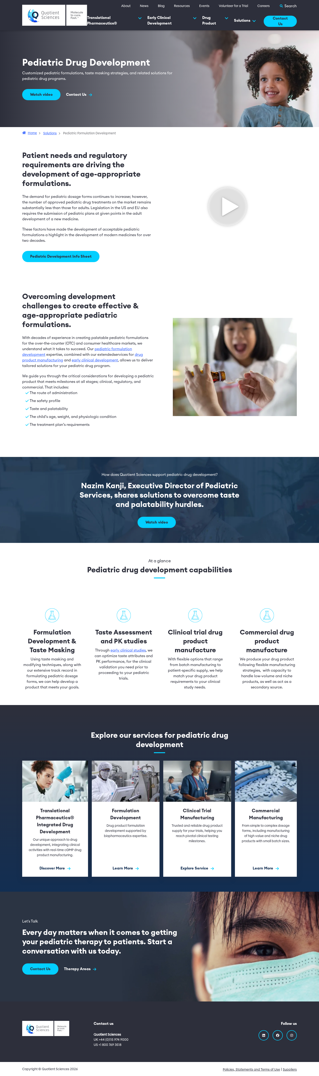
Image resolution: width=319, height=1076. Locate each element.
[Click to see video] (227, 206)
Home (32, 133)
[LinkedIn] (264, 1035)
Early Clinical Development (159, 20)
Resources (182, 6)
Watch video (41, 94)
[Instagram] (292, 1035)
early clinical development (95, 360)
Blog (161, 6)
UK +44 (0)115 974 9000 (111, 1039)
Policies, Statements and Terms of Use (251, 1069)
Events (204, 6)
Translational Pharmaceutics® (102, 20)
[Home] (54, 15)
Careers (263, 6)
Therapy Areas (78, 969)
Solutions (242, 20)
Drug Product (209, 20)
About (126, 6)
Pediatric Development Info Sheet (61, 256)
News (144, 6)
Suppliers (290, 1069)
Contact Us (280, 21)
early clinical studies (128, 650)
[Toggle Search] (288, 6)
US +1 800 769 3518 (107, 1045)
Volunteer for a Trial (233, 6)
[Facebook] (278, 1035)
